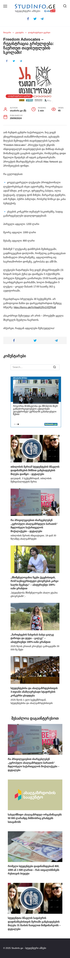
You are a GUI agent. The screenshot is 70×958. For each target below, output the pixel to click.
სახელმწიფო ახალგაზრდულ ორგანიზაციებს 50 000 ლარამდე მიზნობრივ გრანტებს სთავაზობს (35, 818)
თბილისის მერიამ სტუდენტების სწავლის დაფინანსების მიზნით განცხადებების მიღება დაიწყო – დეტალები (35, 470)
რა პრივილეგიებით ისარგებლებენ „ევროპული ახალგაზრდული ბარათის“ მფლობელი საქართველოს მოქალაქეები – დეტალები (34, 526)
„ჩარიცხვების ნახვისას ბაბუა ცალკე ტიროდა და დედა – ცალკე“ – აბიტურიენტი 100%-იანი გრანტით (32, 638)
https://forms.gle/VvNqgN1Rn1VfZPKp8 (35, 307)
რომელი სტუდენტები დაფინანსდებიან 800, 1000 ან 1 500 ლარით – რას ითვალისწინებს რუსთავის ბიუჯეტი (33, 870)
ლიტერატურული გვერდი (19, 96)
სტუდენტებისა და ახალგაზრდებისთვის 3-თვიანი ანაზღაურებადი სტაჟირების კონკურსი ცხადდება (34, 692)
